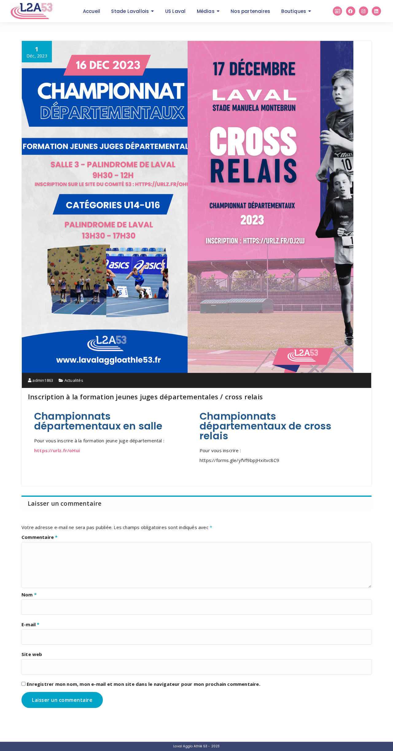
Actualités (73, 380)
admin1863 (42, 380)
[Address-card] (337, 11)
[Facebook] (350, 11)
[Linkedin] (376, 11)
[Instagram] (363, 11)
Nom (29, 594)
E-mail (30, 624)
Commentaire (39, 537)
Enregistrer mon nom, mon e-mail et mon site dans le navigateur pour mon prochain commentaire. (143, 684)
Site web (31, 654)
